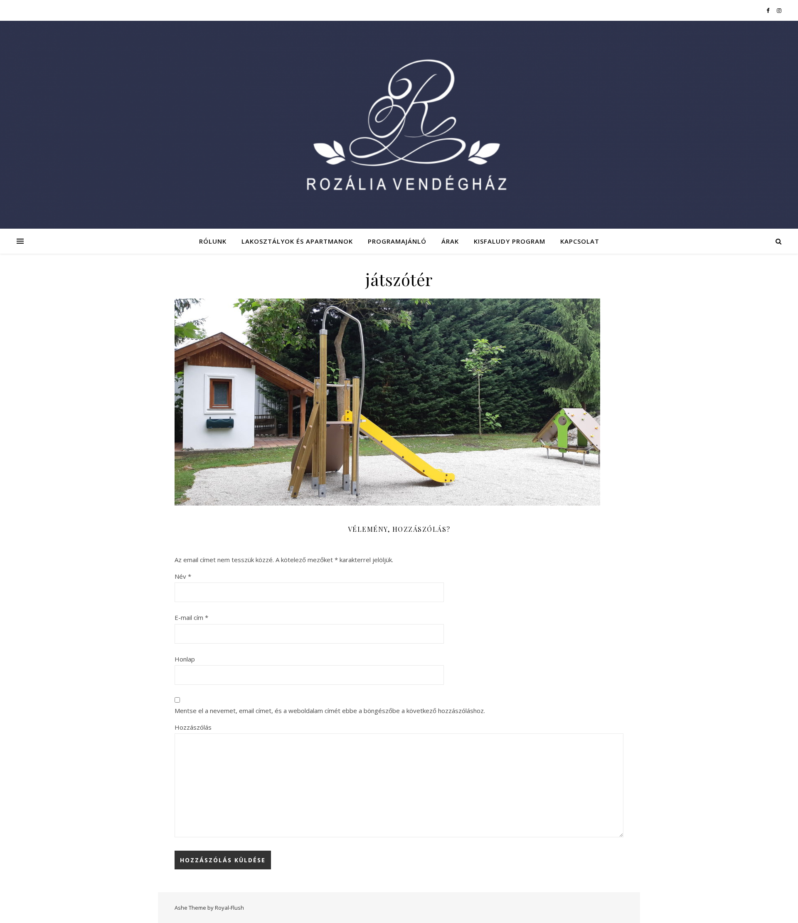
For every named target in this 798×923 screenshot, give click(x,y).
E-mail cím (191, 617)
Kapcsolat (579, 241)
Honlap (185, 659)
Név (183, 576)
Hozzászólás (193, 727)
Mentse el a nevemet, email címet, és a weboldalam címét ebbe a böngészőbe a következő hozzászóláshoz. (330, 710)
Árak (450, 241)
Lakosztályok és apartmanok (297, 241)
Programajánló (397, 241)
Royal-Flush (229, 907)
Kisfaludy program (509, 241)
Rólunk (213, 241)
